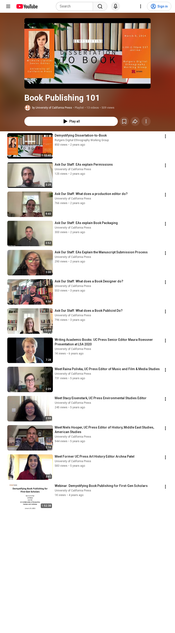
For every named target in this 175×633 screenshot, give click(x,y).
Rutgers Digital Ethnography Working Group (82, 140)
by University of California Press (52, 107)
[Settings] (140, 6)
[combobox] (76, 6)
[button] (87, 53)
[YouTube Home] (27, 6)
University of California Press (73, 169)
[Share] (135, 121)
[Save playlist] (124, 121)
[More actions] (146, 121)
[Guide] (8, 6)
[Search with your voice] (115, 6)
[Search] (100, 6)
